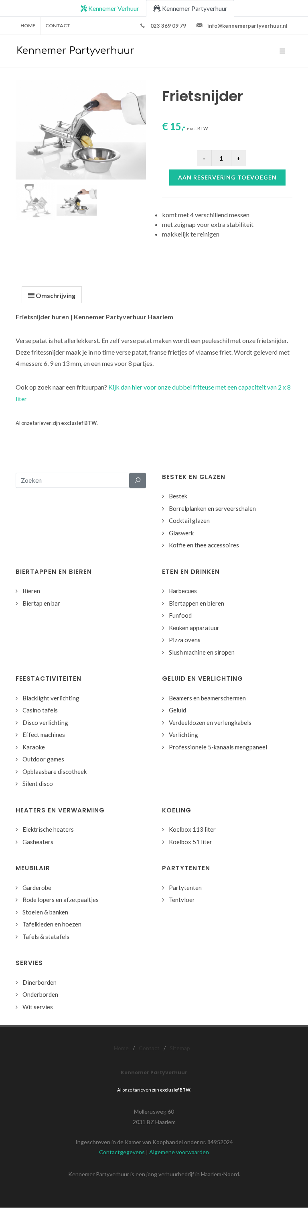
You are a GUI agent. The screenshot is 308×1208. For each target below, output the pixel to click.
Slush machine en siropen (202, 652)
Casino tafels (40, 710)
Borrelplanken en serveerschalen (212, 508)
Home (27, 25)
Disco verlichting (45, 722)
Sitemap (180, 1048)
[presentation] (51, 295)
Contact (58, 25)
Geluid (177, 710)
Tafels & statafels (45, 936)
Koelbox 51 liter (190, 841)
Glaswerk (181, 533)
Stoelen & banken (45, 912)
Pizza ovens (185, 639)
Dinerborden (39, 982)
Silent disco (37, 783)
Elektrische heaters (48, 829)
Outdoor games (43, 759)
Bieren (31, 590)
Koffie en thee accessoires (204, 545)
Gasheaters (37, 841)
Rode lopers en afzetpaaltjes (60, 899)
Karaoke (33, 747)
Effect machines (43, 734)
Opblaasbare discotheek (54, 771)
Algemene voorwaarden (179, 1152)
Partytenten (185, 887)
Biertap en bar (41, 603)
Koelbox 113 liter (192, 829)
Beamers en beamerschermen (207, 698)
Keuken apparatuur (194, 627)
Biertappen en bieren (196, 603)
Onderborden (40, 994)
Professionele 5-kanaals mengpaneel (218, 747)
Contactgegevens (122, 1152)
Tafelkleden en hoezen (51, 924)
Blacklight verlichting (50, 698)
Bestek (178, 496)
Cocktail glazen (189, 520)
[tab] (52, 294)
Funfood (180, 615)
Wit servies (37, 1006)
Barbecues (183, 590)
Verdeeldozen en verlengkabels (210, 722)
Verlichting (183, 734)
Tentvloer (182, 899)
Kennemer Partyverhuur (194, 8)
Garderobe (36, 887)
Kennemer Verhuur (113, 8)
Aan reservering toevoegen (227, 177)
